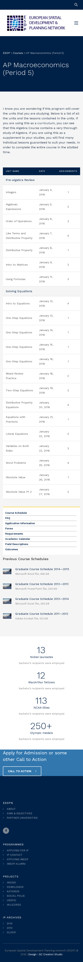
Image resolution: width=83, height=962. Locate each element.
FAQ (7, 518)
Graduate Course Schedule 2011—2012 (41, 614)
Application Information (20, 523)
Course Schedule (16, 512)
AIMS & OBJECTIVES (19, 813)
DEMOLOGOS (15, 887)
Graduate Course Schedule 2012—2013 (42, 584)
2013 (9, 927)
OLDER (11, 932)
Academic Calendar (17, 538)
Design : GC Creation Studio (45, 954)
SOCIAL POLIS (16, 895)
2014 (9, 923)
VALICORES (14, 904)
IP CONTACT (14, 854)
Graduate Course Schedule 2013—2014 (42, 599)
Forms (9, 528)
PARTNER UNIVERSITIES (22, 817)
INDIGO (11, 882)
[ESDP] (35, 23)
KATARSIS (13, 891)
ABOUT (11, 808)
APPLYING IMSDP (17, 859)
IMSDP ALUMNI (16, 863)
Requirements (14, 533)
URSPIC (11, 900)
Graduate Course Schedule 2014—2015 (42, 569)
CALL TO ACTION (20, 771)
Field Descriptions (16, 544)
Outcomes (11, 549)
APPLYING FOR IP (18, 850)
